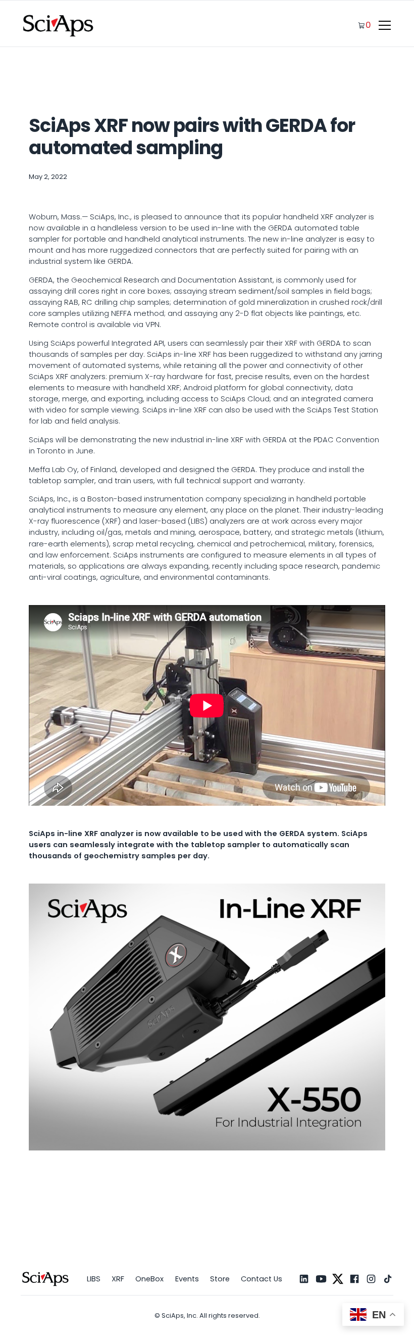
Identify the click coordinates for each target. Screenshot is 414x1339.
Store (220, 1279)
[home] (58, 25)
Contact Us (261, 1279)
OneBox (149, 1279)
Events (187, 1279)
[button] (383, 25)
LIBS (93, 1279)
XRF (118, 1279)
